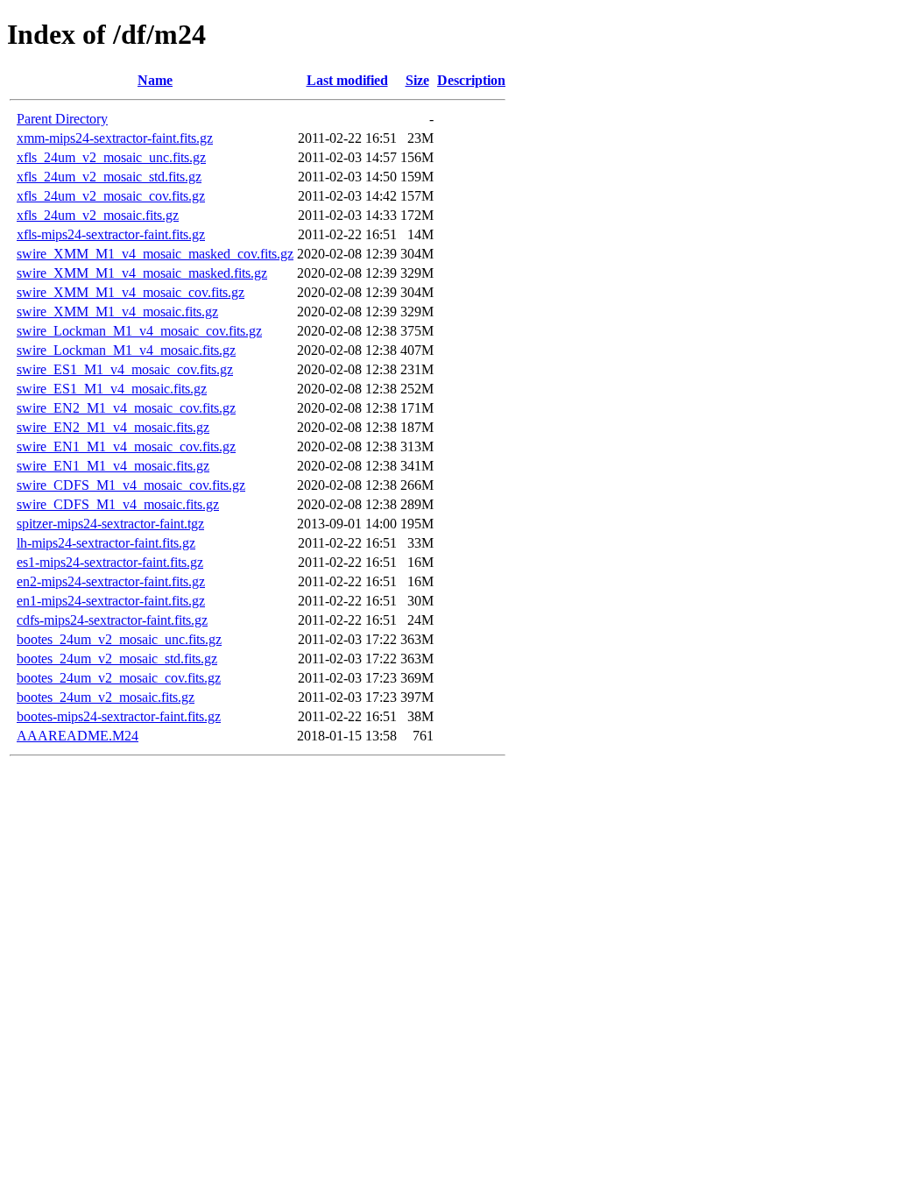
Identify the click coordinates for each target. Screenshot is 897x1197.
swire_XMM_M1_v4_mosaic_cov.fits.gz (130, 292)
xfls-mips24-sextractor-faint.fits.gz (111, 234)
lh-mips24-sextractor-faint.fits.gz (106, 542)
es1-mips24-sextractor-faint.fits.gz (110, 562)
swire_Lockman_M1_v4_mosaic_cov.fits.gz (139, 330)
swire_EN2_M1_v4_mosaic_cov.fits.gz (126, 407)
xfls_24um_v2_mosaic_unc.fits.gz (111, 157)
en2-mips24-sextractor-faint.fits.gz (111, 581)
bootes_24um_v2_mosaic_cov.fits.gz (119, 677)
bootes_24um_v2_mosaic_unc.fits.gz (119, 639)
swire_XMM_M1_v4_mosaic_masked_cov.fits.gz (155, 253)
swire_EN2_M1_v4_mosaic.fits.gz (113, 427)
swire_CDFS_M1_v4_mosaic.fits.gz (118, 504)
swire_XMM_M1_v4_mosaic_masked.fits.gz (142, 273)
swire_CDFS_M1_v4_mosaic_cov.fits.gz (131, 485)
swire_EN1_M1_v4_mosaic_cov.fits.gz (126, 446)
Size (417, 80)
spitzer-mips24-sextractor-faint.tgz (110, 523)
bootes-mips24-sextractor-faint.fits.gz (119, 716)
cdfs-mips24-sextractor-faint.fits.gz (112, 620)
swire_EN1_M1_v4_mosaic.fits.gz (113, 465)
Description (471, 80)
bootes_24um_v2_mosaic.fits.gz (105, 697)
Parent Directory (62, 118)
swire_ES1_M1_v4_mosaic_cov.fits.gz (125, 369)
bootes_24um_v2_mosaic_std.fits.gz (117, 658)
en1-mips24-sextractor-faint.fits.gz (111, 600)
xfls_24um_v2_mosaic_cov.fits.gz (111, 195)
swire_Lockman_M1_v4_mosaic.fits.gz (126, 350)
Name (155, 80)
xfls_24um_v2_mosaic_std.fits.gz (109, 176)
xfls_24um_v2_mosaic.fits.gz (98, 215)
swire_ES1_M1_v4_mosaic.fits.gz (112, 388)
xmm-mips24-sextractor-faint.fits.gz (115, 138)
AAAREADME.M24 (77, 735)
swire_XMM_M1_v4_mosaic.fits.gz (117, 311)
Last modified (347, 80)
